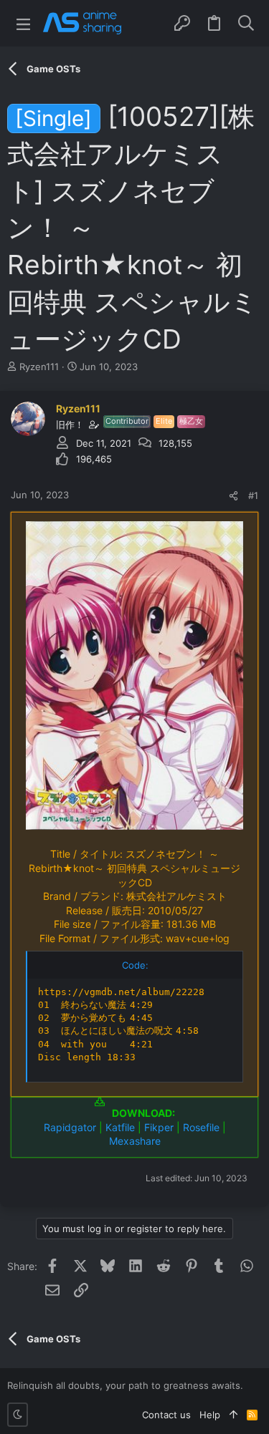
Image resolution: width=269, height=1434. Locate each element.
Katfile (120, 1127)
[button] (23, 23)
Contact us (166, 1414)
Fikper (159, 1127)
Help (209, 1414)
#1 (253, 495)
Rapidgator (70, 1127)
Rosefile (201, 1127)
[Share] (233, 496)
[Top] (233, 1414)
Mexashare (135, 1141)
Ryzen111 (39, 366)
